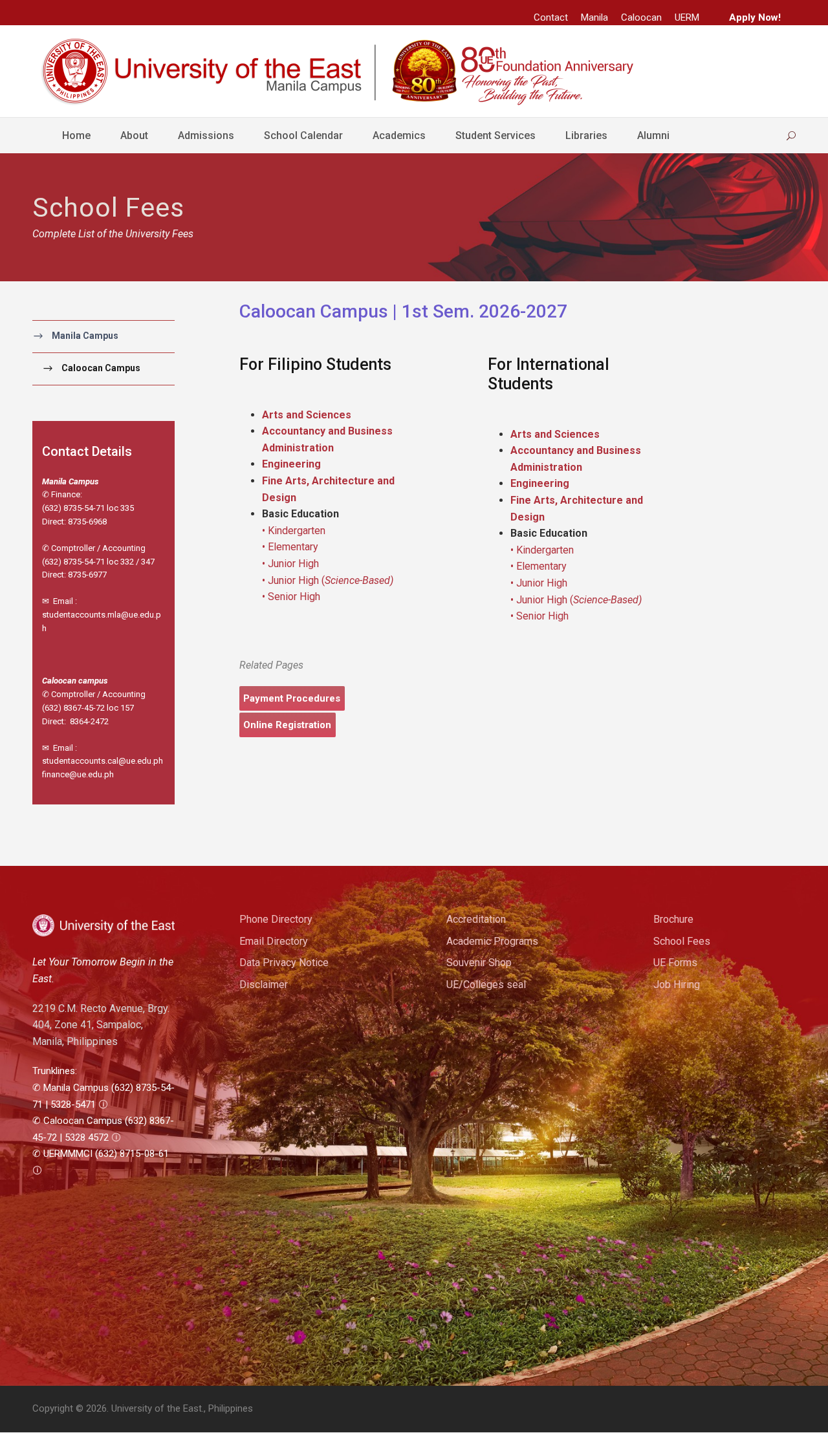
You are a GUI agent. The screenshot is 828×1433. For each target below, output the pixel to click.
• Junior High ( (327, 580)
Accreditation (476, 919)
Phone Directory (275, 919)
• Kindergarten (293, 530)
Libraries (586, 135)
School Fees (681, 941)
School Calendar (303, 135)
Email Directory (273, 941)
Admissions (206, 135)
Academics (399, 135)
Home (76, 135)
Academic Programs (492, 941)
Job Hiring (676, 984)
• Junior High (290, 563)
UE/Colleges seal (486, 984)
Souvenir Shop (479, 962)
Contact (551, 17)
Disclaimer (263, 984)
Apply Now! (755, 17)
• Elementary (290, 547)
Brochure (673, 919)
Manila (594, 17)
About (134, 135)
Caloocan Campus (100, 368)
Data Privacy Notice (284, 962)
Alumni (653, 135)
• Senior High (291, 596)
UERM (687, 17)
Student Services (495, 135)
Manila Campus (85, 335)
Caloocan (641, 17)
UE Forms (675, 962)
